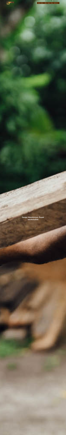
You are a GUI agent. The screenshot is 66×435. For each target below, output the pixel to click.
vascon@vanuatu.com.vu (56, 0)
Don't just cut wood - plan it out (33, 216)
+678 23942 (49, 0)
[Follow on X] (41, 0)
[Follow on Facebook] (40, 0)
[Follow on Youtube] (44, 0)
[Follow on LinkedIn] (43, 0)
